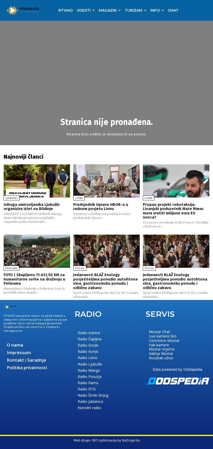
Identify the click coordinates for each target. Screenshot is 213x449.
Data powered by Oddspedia (177, 369)
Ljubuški (11, 198)
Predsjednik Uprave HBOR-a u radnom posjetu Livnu (100, 206)
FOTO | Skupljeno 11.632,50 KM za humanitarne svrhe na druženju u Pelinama (34, 279)
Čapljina (11, 268)
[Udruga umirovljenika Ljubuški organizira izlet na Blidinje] (37, 181)
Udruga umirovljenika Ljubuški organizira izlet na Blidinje (31, 206)
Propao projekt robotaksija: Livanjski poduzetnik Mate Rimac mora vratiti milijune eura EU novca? (173, 211)
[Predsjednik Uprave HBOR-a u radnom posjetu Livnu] (106, 181)
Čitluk (79, 268)
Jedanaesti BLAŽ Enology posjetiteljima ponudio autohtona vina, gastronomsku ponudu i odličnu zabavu (105, 281)
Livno (79, 198)
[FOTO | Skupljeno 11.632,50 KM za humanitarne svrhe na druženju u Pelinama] (37, 251)
